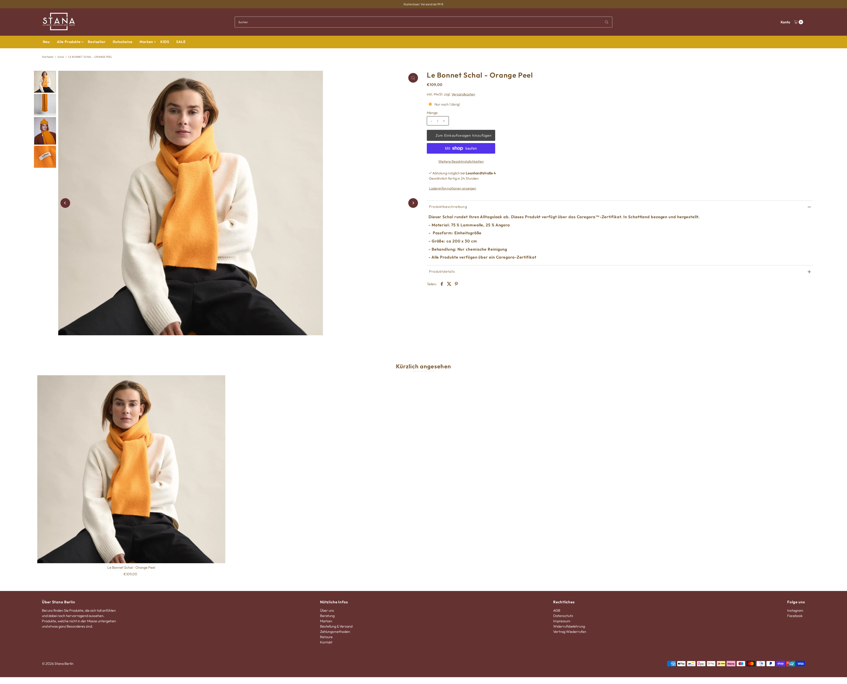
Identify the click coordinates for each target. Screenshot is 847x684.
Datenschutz (563, 615)
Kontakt (326, 642)
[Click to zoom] (413, 78)
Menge (432, 112)
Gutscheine (122, 41)
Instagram (795, 610)
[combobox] (423, 22)
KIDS (164, 41)
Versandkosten (463, 94)
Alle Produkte (69, 41)
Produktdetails (442, 271)
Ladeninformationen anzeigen (452, 188)
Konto (785, 22)
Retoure (326, 637)
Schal (60, 56)
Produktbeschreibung (448, 206)
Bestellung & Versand (336, 626)
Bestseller (96, 41)
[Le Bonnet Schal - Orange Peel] (131, 469)
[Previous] (65, 203)
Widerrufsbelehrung (569, 626)
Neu (46, 41)
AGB (556, 610)
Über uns (327, 610)
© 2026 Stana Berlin (57, 663)
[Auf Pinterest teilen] (456, 283)
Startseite (47, 56)
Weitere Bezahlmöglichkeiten (461, 161)
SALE (181, 41)
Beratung (327, 615)
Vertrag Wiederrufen (569, 631)
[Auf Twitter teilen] (449, 283)
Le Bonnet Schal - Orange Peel (131, 567)
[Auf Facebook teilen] (441, 283)
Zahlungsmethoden (335, 631)
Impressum (561, 621)
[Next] (413, 203)
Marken (146, 41)
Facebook (795, 615)
